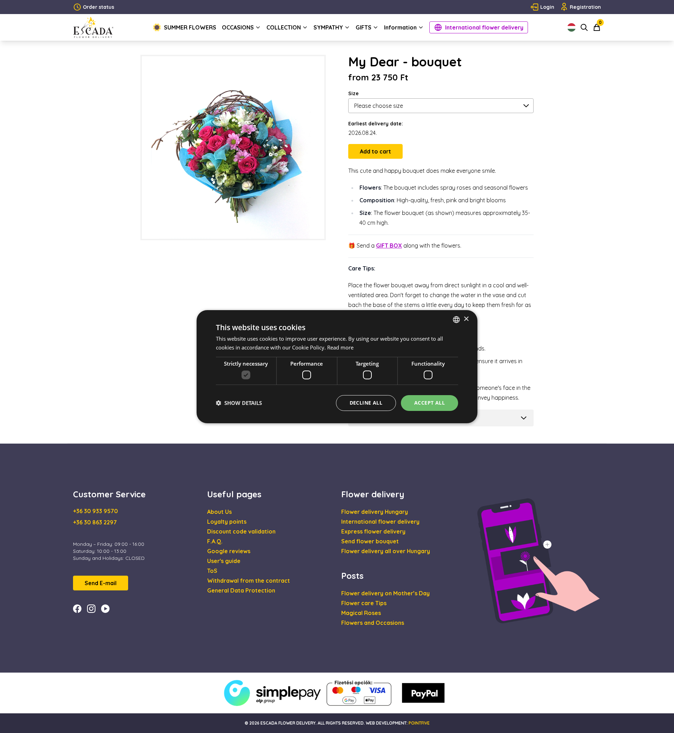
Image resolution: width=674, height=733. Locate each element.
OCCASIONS (238, 27)
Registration (585, 7)
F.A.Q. (215, 541)
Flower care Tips (363, 603)
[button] (239, 403)
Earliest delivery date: (375, 123)
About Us (219, 511)
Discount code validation (241, 531)
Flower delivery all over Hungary (385, 551)
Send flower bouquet (370, 541)
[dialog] (337, 366)
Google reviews (228, 551)
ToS (212, 570)
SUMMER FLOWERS (190, 27)
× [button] (466, 319)
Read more (340, 347)
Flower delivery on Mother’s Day (385, 593)
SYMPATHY (328, 27)
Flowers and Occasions (372, 622)
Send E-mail (101, 583)
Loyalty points (226, 521)
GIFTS (363, 27)
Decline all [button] (366, 402)
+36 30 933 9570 (95, 511)
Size (353, 93)
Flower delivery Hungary (374, 511)
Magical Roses (361, 612)
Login (547, 7)
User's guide (223, 560)
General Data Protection (241, 590)
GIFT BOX (389, 245)
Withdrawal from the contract (248, 580)
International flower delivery (484, 27)
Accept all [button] (429, 402)
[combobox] (456, 319)
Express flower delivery (373, 531)
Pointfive (419, 723)
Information (400, 27)
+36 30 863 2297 (95, 522)
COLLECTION (283, 27)
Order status (98, 7)
